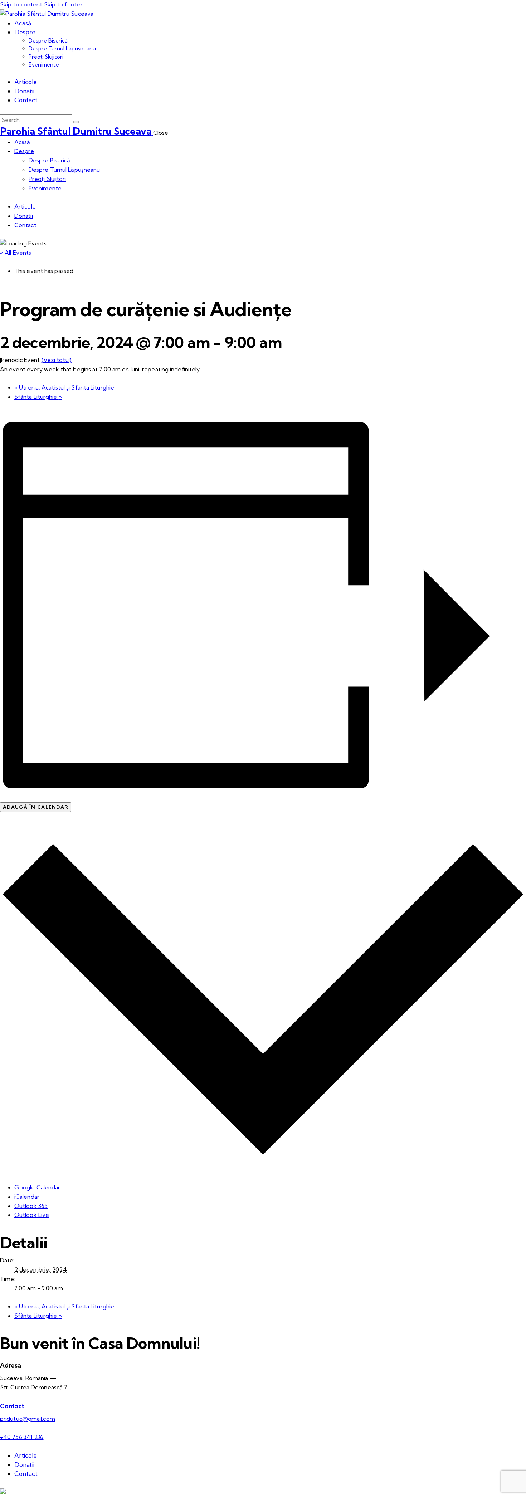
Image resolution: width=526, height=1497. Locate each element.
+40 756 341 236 (22, 1436)
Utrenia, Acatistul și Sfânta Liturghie (64, 387)
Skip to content (21, 4)
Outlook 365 (31, 1205)
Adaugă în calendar (35, 807)
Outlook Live (31, 1214)
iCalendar (26, 1196)
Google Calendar (37, 1187)
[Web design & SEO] (3, 1492)
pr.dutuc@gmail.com (27, 1418)
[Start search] (76, 122)
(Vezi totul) (57, 359)
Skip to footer (63, 4)
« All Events (15, 252)
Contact (12, 1406)
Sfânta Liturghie (38, 396)
